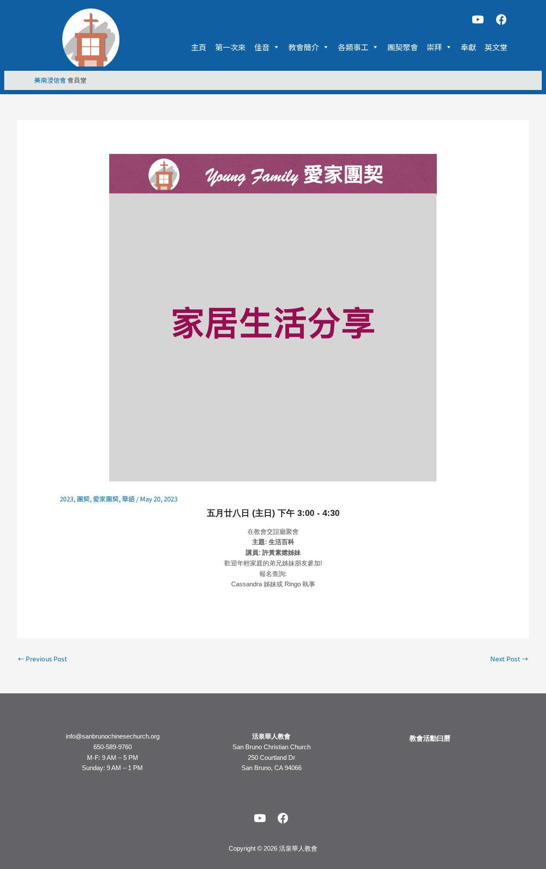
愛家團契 (106, 498)
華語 (128, 498)
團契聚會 (402, 46)
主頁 (198, 46)
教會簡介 (303, 46)
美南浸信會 (50, 79)
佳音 (262, 46)
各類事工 (353, 46)
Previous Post (42, 658)
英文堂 (496, 46)
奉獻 (468, 46)
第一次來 (230, 46)
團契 (83, 498)
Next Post (509, 658)
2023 (66, 498)
